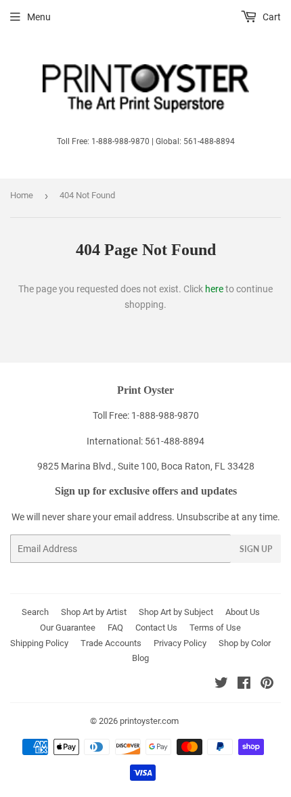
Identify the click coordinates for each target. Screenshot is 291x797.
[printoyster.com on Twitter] (221, 684)
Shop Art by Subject (176, 612)
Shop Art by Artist (94, 612)
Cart (271, 17)
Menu (39, 17)
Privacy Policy (180, 643)
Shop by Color (245, 643)
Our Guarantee (67, 627)
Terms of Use (215, 627)
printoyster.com (149, 721)
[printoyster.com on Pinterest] (267, 684)
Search (35, 612)
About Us (242, 612)
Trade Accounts (111, 643)
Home (21, 195)
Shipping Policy (39, 643)
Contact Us (156, 627)
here (214, 288)
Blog (140, 658)
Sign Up (256, 549)
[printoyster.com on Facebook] (244, 684)
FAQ (115, 627)
